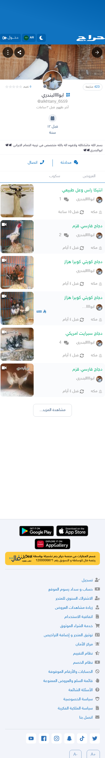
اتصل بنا (86, 717)
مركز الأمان (84, 644)
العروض (89, 176)
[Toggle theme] (41, 38)
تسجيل (87, 580)
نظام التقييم (83, 653)
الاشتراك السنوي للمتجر (74, 598)
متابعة (93, 87)
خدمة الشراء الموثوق (76, 626)
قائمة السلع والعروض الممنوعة (68, 681)
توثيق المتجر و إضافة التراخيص (68, 635)
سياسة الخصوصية (78, 699)
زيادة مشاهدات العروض (74, 607)
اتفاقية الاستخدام (78, 617)
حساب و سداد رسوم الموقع (70, 589)
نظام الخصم (83, 662)
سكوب (54, 176)
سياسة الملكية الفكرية (75, 708)
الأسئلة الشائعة (81, 690)
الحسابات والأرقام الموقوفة (70, 672)
